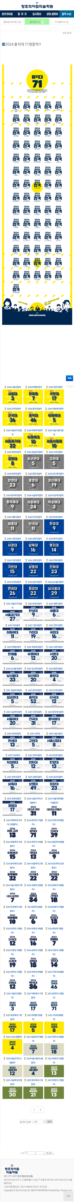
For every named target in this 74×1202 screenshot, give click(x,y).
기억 (22, 1153)
